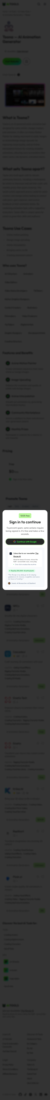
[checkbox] (11, 553)
